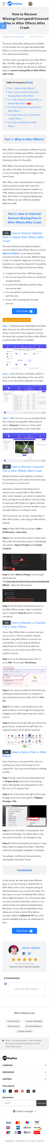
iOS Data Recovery (33, 1026)
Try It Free (22, 311)
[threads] (28, 1091)
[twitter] (10, 1091)
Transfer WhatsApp (34, 1021)
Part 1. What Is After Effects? (21, 88)
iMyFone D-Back (11, 253)
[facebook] (4, 1091)
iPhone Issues (13, 1026)
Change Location (25, 1031)
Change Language (25, 1111)
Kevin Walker (31, 948)
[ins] (22, 1091)
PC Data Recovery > (20, 1040)
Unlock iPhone (13, 1021)
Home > (8, 1040)
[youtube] (16, 1091)
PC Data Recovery (17, 37)
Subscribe (41, 1103)
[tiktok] (34, 1091)
